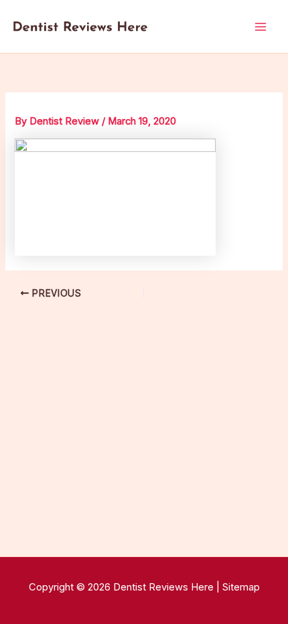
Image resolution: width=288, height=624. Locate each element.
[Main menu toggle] (260, 27)
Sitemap (241, 587)
